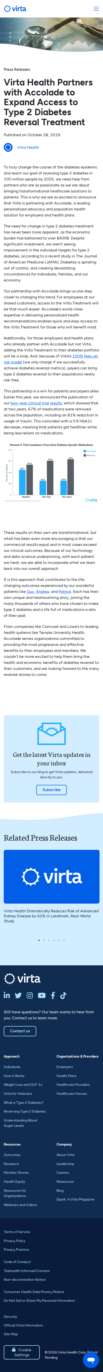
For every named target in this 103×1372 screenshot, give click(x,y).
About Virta (65, 1155)
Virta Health (28, 147)
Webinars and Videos (20, 1205)
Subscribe (51, 789)
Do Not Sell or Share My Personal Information (39, 1301)
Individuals (12, 1067)
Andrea (42, 591)
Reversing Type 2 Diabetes (25, 1111)
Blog (60, 1191)
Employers (64, 1067)
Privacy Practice (16, 1250)
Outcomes (12, 1155)
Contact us (20, 1031)
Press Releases (17, 69)
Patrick (65, 591)
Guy (30, 591)
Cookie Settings (21, 1352)
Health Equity (14, 1182)
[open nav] (96, 9)
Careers (62, 1173)
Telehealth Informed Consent (27, 1271)
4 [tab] (54, 940)
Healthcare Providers (73, 1085)
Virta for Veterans (18, 1094)
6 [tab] (64, 940)
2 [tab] (44, 940)
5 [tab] (59, 940)
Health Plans (66, 1076)
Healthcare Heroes (71, 1094)
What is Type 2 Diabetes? (24, 1103)
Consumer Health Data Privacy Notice (34, 1292)
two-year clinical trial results (36, 403)
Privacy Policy (14, 1241)
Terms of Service (17, 1232)
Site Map (11, 1334)
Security (10, 1317)
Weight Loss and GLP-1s (23, 1085)
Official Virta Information (23, 1325)
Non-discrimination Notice (25, 1280)
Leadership (65, 1164)
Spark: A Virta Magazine (75, 1199)
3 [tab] (49, 940)
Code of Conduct (17, 1262)
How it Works (14, 1076)
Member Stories (16, 1173)
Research (11, 1164)
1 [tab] (39, 940)
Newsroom (65, 1182)
